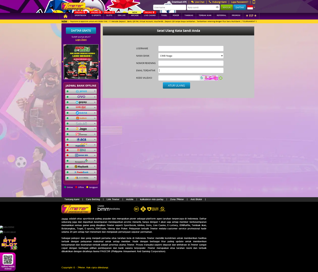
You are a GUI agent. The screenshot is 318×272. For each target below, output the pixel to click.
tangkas (189, 15)
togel (164, 15)
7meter (64, 219)
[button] (251, 7)
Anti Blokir (196, 199)
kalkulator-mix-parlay (151, 199)
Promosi (236, 15)
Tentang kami (71, 199)
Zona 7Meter (177, 199)
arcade (135, 14)
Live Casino (150, 14)
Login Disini (81, 39)
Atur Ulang (176, 85)
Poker (176, 15)
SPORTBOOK (80, 14)
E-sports (96, 14)
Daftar (240, 7)
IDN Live (122, 15)
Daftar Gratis (81, 30)
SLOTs (108, 14)
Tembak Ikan (205, 15)
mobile (129, 199)
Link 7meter (113, 199)
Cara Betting (93, 199)
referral (221, 15)
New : (64, 21)
